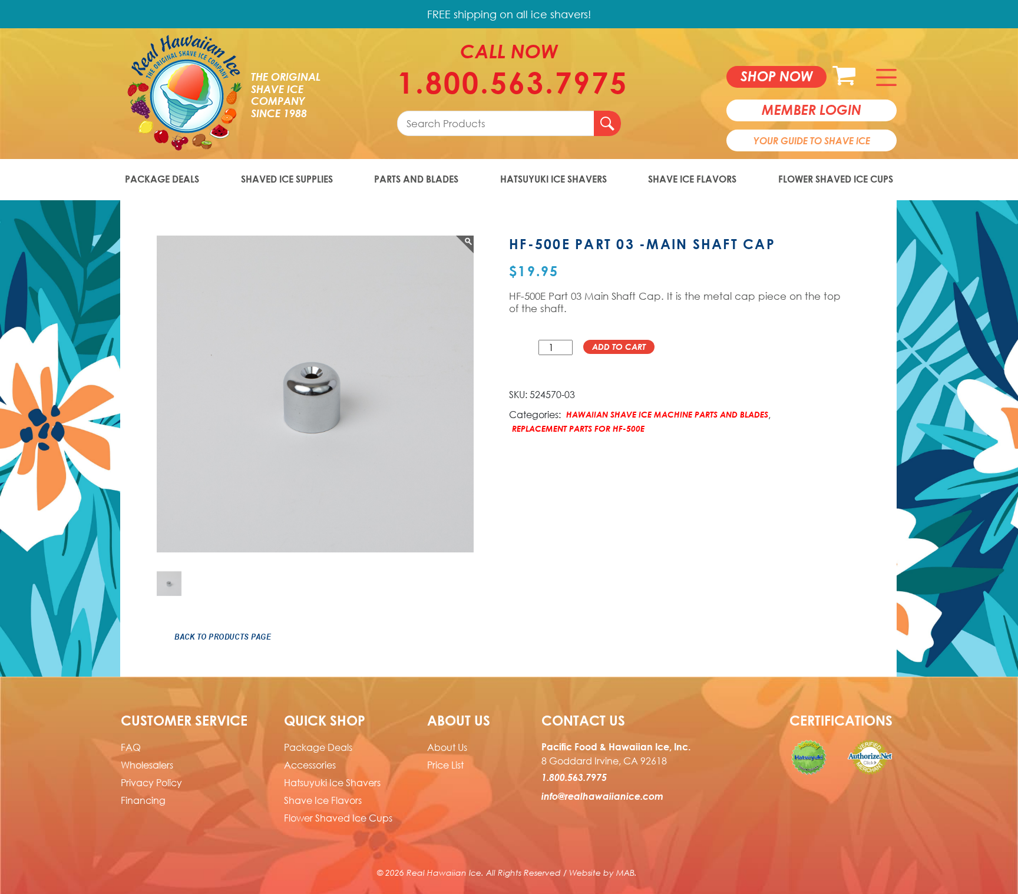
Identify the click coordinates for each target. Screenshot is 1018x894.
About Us (447, 747)
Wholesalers (147, 765)
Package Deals (162, 179)
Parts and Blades (416, 179)
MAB (625, 872)
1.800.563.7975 (509, 82)
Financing (143, 800)
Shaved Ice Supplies (287, 179)
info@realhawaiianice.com (602, 796)
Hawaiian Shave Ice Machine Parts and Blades (667, 414)
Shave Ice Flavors (692, 179)
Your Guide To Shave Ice (811, 141)
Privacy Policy (151, 783)
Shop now (777, 76)
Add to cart (619, 347)
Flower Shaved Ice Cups (835, 179)
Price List (445, 765)
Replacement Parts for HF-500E (578, 428)
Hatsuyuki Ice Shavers (553, 179)
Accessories (310, 765)
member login (811, 109)
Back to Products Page (222, 636)
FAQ (131, 747)
